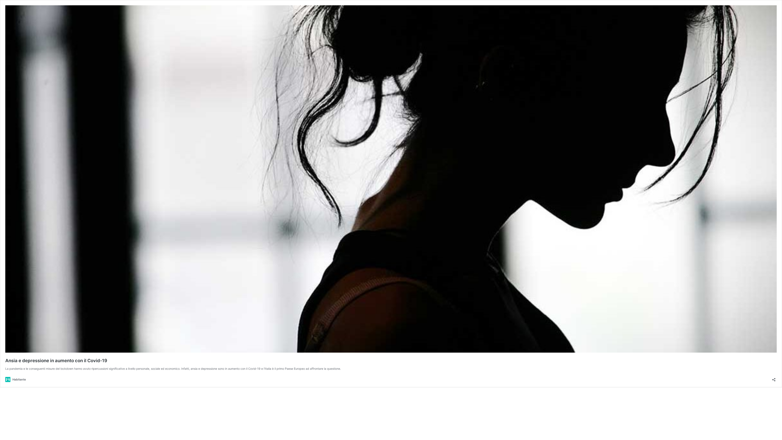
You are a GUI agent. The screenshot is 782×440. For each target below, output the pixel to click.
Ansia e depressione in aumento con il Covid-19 (56, 360)
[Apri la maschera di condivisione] (774, 378)
